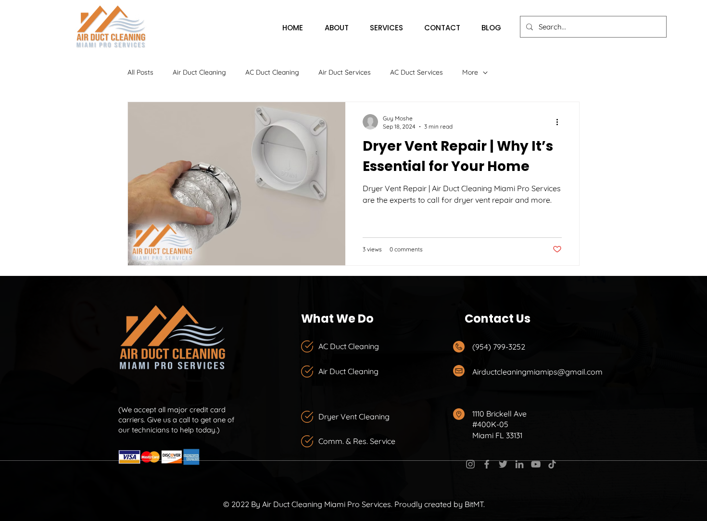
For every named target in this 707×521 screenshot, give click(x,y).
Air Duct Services (344, 72)
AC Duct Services (416, 72)
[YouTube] (536, 464)
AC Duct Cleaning (272, 72)
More (470, 72)
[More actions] (560, 122)
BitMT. (475, 504)
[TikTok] (552, 464)
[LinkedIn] (519, 464)
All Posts (140, 72)
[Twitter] (503, 464)
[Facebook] (486, 464)
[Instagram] (470, 464)
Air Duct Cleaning (199, 72)
